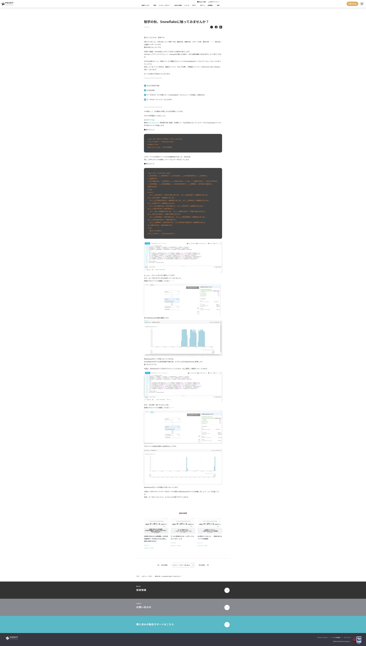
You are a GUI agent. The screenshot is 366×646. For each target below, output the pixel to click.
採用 (218, 5)
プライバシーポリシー (323, 637)
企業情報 (210, 5)
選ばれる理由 (202, 2)
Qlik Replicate (153, 122)
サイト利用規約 (336, 637)
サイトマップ (347, 637)
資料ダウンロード (214, 2)
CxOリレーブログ (147, 576)
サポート (202, 5)
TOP (137, 576)
